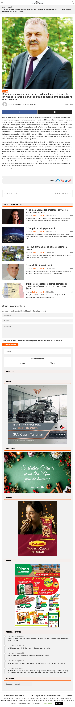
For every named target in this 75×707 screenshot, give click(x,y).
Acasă (4, 7)
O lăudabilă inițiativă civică (39, 265)
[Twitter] (59, 180)
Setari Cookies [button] (48, 704)
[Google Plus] (62, 180)
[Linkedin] (66, 180)
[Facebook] (56, 180)
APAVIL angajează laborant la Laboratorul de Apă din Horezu (29, 655)
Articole (10, 7)
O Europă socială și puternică (40, 228)
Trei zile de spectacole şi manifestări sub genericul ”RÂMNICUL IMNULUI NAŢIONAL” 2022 (47, 286)
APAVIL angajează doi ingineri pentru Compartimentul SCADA (29, 648)
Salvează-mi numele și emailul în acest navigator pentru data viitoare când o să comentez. (33, 340)
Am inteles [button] (59, 704)
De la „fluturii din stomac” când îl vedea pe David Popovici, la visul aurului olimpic (36, 663)
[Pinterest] (69, 180)
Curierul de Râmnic (30, 104)
